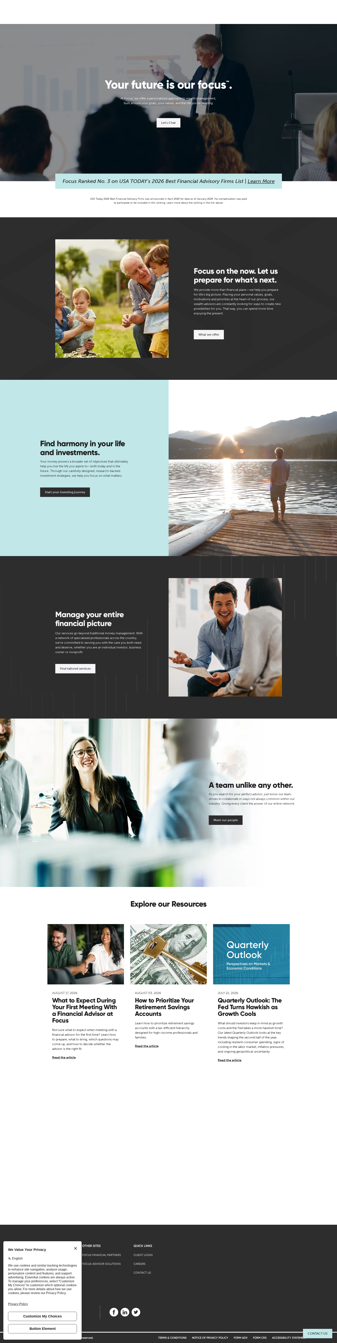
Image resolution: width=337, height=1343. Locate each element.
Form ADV (240, 1337)
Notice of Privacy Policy (210, 1337)
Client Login (143, 1255)
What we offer (209, 334)
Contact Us (318, 1333)
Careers (140, 1264)
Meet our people (225, 820)
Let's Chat (168, 123)
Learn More (261, 181)
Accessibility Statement (289, 1337)
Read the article (64, 1057)
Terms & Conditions (172, 1337)
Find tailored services (75, 668)
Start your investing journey (65, 492)
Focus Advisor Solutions (101, 1264)
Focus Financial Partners (101, 1255)
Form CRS (260, 1337)
